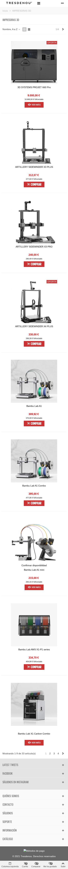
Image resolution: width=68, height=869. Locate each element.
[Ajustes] (62, 3)
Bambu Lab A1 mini (34, 569)
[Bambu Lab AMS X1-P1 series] (34, 626)
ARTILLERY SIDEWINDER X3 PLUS (34, 167)
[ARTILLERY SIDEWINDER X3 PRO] (34, 223)
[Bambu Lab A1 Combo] (34, 462)
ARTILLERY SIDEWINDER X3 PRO (34, 246)
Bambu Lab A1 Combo (34, 485)
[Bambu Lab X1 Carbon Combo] (34, 706)
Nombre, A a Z (10, 29)
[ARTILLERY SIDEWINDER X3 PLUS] (34, 143)
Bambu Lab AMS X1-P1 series (34, 649)
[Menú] (38, 3)
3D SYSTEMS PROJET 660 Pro (34, 87)
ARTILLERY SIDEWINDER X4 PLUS (34, 326)
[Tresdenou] (18, 3)
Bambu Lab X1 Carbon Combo (34, 733)
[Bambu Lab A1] (34, 382)
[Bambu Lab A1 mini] (34, 542)
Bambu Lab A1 (34, 406)
